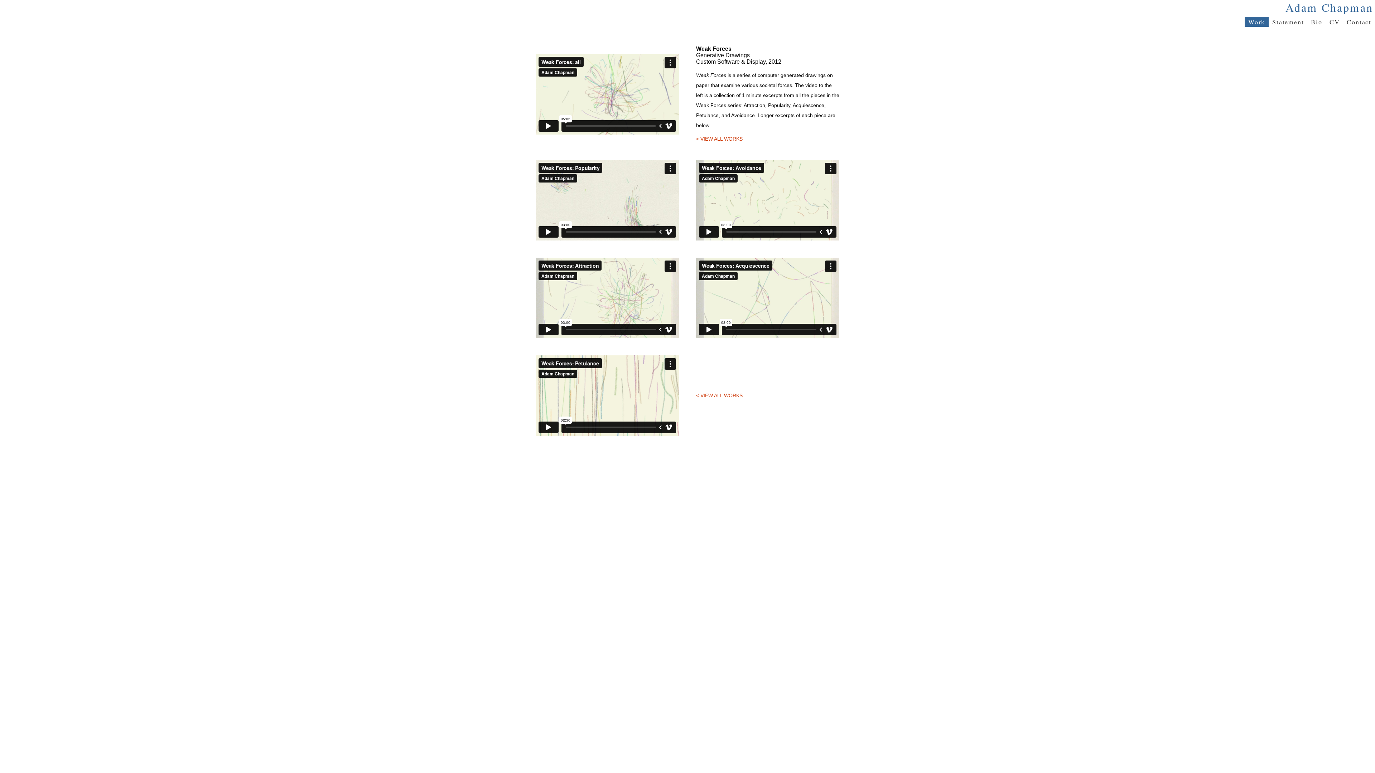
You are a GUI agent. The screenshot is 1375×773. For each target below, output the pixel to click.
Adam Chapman (1329, 7)
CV (1335, 22)
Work (1256, 22)
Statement (1288, 22)
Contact (1359, 22)
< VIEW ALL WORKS (719, 139)
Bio (1316, 22)
